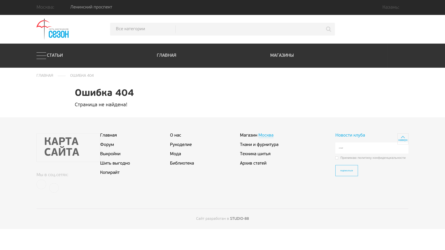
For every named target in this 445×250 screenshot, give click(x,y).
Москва (265, 135)
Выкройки (110, 154)
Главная (166, 55)
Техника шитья (255, 154)
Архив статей (253, 163)
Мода (175, 154)
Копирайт (110, 173)
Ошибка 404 (82, 76)
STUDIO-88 (239, 219)
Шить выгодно (115, 163)
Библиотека (182, 163)
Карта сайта (61, 147)
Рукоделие (181, 145)
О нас (175, 135)
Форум (107, 145)
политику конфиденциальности (382, 158)
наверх (403, 140)
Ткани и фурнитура (259, 145)
